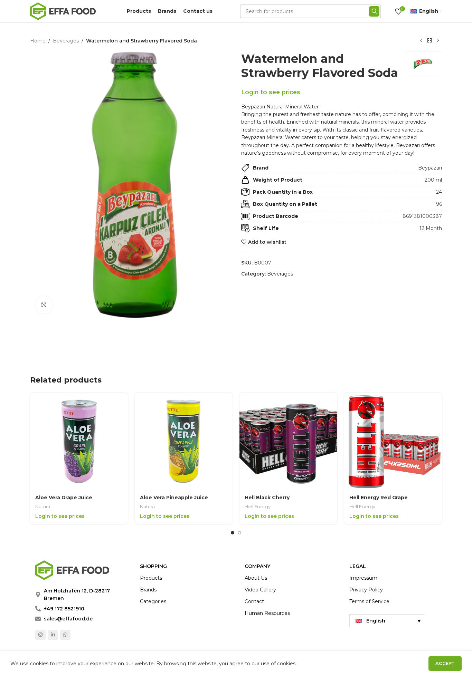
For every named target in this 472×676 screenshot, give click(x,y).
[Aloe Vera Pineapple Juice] (184, 441)
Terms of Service (369, 601)
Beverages (66, 41)
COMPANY (257, 566)
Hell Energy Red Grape (378, 497)
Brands (148, 590)
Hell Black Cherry (267, 497)
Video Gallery (260, 590)
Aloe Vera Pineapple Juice (174, 497)
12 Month (430, 228)
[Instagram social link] (40, 635)
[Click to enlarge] (44, 304)
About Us (256, 578)
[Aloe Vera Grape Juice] (79, 441)
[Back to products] (429, 41)
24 (439, 192)
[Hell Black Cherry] (288, 441)
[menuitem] (386, 620)
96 (439, 204)
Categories (153, 601)
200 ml (433, 180)
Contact (254, 601)
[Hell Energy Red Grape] (393, 441)
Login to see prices (270, 92)
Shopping (153, 566)
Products (151, 578)
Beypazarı (430, 168)
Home (38, 41)
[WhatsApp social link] (65, 635)
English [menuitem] (375, 621)
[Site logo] (63, 11)
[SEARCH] (374, 11)
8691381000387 (422, 216)
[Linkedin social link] (53, 635)
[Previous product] (421, 41)
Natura (42, 506)
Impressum (363, 578)
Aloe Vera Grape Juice (63, 497)
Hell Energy (258, 506)
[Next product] (438, 41)
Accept (445, 663)
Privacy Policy (366, 590)
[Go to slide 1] (232, 532)
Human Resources (267, 613)
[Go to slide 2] (239, 532)
